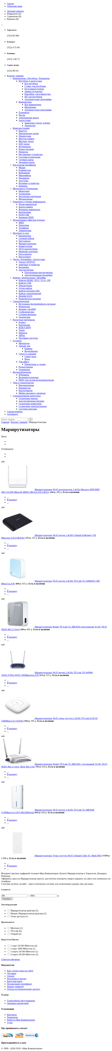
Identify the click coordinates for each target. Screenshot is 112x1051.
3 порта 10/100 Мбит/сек (24, 951)
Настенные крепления (30, 196)
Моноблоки (30, 107)
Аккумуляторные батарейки (38, 275)
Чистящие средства (28, 338)
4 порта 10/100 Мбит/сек (24, 954)
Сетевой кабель (26, 238)
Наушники (24, 178)
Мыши (22, 167)
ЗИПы (22, 335)
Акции (10, 3)
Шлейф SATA (25, 296)
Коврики (23, 186)
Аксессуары (25, 120)
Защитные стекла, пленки (37, 123)
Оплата (10, 976)
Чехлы (22, 115)
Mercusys (16, 928)
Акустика (23, 180)
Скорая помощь (14, 411)
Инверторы (24, 306)
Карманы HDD (26, 217)
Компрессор (25, 388)
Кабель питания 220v (29, 291)
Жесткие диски (26, 141)
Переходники (25, 285)
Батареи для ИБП (27, 309)
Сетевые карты (26, 159)
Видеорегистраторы (29, 377)
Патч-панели (25, 254)
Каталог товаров (15, 75)
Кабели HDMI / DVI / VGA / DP (34, 280)
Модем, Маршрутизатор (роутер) (28, 913)
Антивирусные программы (38, 99)
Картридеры (25, 212)
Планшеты (24, 112)
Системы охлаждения (29, 157)
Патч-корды (24, 241)
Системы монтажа (28, 409)
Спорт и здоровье (27, 354)
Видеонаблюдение (22, 372)
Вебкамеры (24, 173)
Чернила (23, 333)
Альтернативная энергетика (27, 396)
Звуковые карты (27, 162)
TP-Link (16, 931)
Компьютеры (25, 102)
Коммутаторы (25, 246)
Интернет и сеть (21, 233)
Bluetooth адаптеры (28, 251)
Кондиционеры (26, 385)
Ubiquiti (15, 934)
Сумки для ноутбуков (35, 86)
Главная (5, 422)
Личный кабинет (15, 11)
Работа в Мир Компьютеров (21, 1020)
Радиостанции (26, 367)
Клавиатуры (25, 170)
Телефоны (24, 228)
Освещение (24, 369)
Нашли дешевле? (15, 986)
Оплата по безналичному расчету (23, 989)
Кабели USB (25, 283)
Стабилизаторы (26, 312)
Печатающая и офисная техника (29, 220)
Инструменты (26, 390)
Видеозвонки (31, 351)
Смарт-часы (30, 356)
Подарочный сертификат (19, 984)
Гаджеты (17, 340)
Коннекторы (25, 236)
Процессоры (25, 136)
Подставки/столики (34, 89)
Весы (27, 359)
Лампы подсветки (33, 91)
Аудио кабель (25, 288)
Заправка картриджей (18, 1003)
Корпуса (23, 131)
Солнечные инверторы (30, 403)
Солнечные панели (28, 398)
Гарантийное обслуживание (21, 1000)
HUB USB (24, 215)
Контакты (12, 1014)
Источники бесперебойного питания (37, 304)
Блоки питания (26, 149)
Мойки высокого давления (32, 393)
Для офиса (24, 361)
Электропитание (21, 301)
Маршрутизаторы (27, 243)
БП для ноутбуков (33, 96)
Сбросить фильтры (10, 959)
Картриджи (24, 325)
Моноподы (24, 343)
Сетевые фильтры (27, 314)
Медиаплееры (26, 199)
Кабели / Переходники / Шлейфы (29, 277)
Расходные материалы (24, 319)
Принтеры (24, 225)
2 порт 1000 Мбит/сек (22, 948)
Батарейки (24, 267)
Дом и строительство (23, 382)
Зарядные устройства (29, 264)
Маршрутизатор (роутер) (24, 910)
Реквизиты (12, 1017)
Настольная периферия (24, 165)
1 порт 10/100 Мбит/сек (23, 945)
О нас (10, 1022)
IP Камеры (24, 375)
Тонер (22, 330)
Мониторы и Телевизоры (25, 188)
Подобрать (7, 899)
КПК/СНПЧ (25, 327)
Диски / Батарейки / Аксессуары (29, 259)
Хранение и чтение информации (29, 201)
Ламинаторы (25, 230)
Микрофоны (25, 175)
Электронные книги (29, 117)
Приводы (23, 152)
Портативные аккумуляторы (38, 272)
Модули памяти (26, 138)
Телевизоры (24, 194)
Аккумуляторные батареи (31, 401)
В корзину (12, 499)
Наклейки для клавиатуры (37, 94)
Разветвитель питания (30, 298)
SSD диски (24, 144)
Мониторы (24, 191)
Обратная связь (14, 6)
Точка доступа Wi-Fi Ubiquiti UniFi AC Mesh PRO (77, 855)
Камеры (28, 348)
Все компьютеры (32, 104)
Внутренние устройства (31, 154)
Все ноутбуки (31, 83)
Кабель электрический (30, 293)
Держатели (29, 125)
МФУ (21, 222)
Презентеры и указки (35, 364)
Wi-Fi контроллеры (28, 249)
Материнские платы (29, 133)
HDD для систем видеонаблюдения (36, 380)
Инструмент (25, 256)
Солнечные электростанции (33, 406)
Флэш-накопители (28, 204)
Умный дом (24, 346)
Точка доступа (19, 916)
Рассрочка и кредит (16, 978)
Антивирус (12, 414)
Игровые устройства (29, 183)
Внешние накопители (29, 209)
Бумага (22, 322)
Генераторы (24, 317)
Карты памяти (26, 207)
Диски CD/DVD (27, 262)
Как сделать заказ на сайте (20, 971)
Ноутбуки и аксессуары (30, 81)
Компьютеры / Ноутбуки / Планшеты (31, 78)
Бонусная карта (14, 981)
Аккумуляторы (26, 270)
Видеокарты (25, 146)
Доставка (11, 973)
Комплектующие (21, 128)
